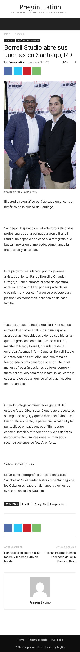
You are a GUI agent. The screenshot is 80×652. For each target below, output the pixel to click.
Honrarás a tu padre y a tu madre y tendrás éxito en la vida (22, 557)
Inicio (7, 34)
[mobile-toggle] (7, 24)
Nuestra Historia (37, 640)
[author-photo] (40, 596)
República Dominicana (28, 40)
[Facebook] (8, 71)
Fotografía (40, 504)
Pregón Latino (17, 61)
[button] (74, 24)
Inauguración (57, 504)
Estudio (26, 504)
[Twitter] (18, 71)
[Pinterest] (27, 71)
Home (20, 640)
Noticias (19, 34)
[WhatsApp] (36, 71)
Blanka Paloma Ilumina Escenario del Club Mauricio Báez (61, 557)
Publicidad (57, 640)
